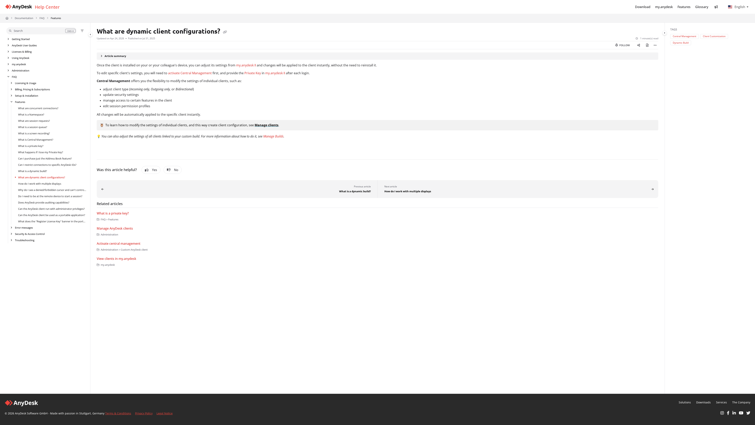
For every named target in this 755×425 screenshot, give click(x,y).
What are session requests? (34, 121)
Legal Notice (165, 413)
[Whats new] (716, 7)
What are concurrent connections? (38, 108)
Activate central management (118, 243)
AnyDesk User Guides (24, 45)
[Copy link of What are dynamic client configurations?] (225, 32)
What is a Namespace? (31, 114)
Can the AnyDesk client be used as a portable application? (51, 215)
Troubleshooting (24, 240)
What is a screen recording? (34, 133)
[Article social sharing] (638, 45)
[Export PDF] (647, 45)
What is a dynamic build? (32, 171)
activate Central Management (190, 73)
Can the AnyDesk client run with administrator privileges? (51, 209)
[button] (41, 30)
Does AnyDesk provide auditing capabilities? (43, 202)
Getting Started (21, 39)
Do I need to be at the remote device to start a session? (50, 196)
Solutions (685, 402)
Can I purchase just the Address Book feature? (45, 158)
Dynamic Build (681, 42)
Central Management (684, 36)
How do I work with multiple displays (39, 183)
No (176, 170)
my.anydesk (19, 64)
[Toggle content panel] (664, 32)
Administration (20, 70)
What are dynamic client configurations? (41, 177)
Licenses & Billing (22, 51)
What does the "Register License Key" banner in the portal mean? (52, 221)
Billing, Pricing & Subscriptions (32, 89)
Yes (154, 170)
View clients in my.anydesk (116, 258)
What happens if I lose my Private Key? (40, 152)
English (739, 7)
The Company (741, 402)
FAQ (42, 18)
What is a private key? (30, 146)
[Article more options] (655, 45)
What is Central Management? (35, 139)
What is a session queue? (32, 127)
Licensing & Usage (25, 83)
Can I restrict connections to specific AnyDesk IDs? (47, 165)
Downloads (703, 402)
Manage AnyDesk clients (115, 228)
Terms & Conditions (118, 413)
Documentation (24, 18)
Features (56, 18)
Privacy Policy (144, 413)
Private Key (252, 73)
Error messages (24, 227)
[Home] (18, 7)
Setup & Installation (26, 95)
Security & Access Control (30, 234)
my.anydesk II (246, 65)
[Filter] (82, 30)
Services (721, 402)
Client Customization (714, 36)
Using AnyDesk (20, 58)
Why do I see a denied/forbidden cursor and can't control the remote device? (52, 190)
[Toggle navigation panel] (90, 34)
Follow (624, 45)
